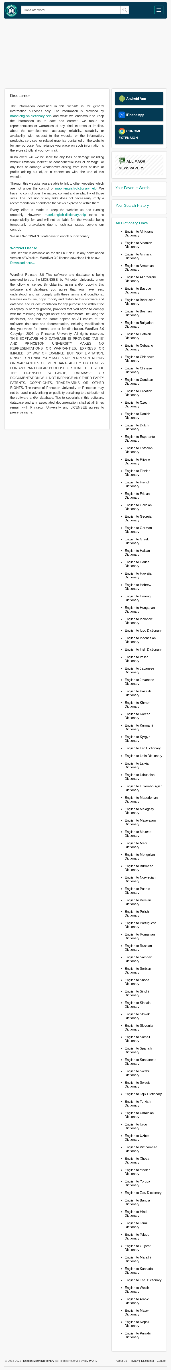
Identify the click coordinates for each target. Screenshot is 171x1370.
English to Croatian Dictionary (138, 393)
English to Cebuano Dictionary (139, 347)
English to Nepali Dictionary (137, 1324)
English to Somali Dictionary (137, 1039)
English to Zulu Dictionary (143, 1193)
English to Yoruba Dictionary (137, 1183)
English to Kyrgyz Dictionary (137, 738)
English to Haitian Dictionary (137, 552)
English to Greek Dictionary (137, 541)
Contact (161, 1360)
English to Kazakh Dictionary (138, 693)
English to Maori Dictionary (136, 845)
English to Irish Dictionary (143, 649)
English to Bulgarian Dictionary (139, 324)
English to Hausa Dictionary (137, 564)
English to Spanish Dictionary (138, 1050)
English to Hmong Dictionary (138, 598)
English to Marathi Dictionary (138, 1259)
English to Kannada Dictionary (139, 1270)
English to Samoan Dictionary (138, 959)
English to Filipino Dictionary (137, 461)
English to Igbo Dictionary (143, 630)
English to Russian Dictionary (138, 947)
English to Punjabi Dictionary (138, 1335)
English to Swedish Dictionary (138, 1084)
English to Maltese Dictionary (138, 833)
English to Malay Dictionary (137, 1312)
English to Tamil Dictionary (136, 1225)
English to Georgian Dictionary (139, 518)
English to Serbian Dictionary (138, 970)
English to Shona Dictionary (137, 982)
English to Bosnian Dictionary (138, 313)
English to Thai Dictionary (143, 1280)
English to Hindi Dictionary (136, 1213)
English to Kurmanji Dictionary (139, 727)
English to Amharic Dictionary (138, 256)
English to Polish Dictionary (137, 913)
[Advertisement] (85, 53)
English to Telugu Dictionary (137, 1236)
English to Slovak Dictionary (137, 1016)
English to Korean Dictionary (137, 716)
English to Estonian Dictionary (139, 450)
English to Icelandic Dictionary (139, 621)
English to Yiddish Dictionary (137, 1172)
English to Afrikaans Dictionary (139, 233)
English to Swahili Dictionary (137, 1073)
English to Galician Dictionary (138, 507)
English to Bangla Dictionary (137, 1202)
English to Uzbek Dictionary (137, 1137)
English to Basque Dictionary (138, 290)
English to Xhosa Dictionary (137, 1160)
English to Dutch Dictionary (137, 427)
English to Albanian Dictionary (138, 245)
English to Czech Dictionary (137, 404)
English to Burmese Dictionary (139, 868)
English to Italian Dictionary (136, 659)
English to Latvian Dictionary (137, 765)
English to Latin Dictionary (143, 756)
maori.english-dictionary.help (30, 116)
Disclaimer (147, 1360)
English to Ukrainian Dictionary (139, 1115)
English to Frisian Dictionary (137, 495)
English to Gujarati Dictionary (138, 1248)
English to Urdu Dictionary (136, 1126)
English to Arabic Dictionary (137, 1301)
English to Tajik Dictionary (143, 1094)
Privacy (134, 1360)
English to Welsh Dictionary (137, 1289)
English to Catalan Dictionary (138, 336)
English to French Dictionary (137, 484)
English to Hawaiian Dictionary (139, 575)
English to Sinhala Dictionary (138, 1004)
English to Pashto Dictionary (137, 890)
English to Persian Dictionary (138, 902)
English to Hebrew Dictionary (138, 586)
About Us (121, 1360)
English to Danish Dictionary (137, 415)
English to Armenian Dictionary (139, 267)
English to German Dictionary (138, 529)
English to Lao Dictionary (143, 748)
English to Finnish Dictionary (137, 472)
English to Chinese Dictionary (138, 370)
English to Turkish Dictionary (138, 1103)
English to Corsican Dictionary (139, 381)
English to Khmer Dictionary (137, 704)
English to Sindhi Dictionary (137, 993)
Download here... (22, 263)
